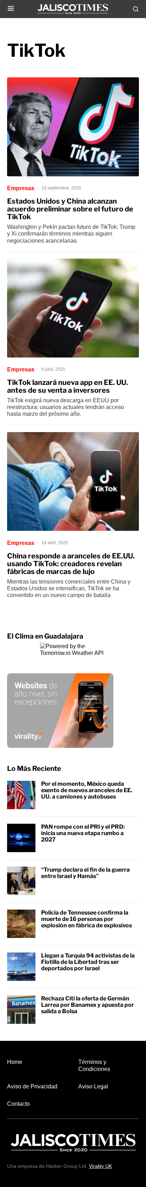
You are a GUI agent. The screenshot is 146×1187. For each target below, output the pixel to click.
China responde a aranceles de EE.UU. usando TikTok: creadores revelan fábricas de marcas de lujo (71, 564)
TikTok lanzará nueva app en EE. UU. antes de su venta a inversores (67, 386)
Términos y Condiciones (94, 1065)
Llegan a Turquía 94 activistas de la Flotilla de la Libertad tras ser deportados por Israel (88, 961)
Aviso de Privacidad (32, 1086)
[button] (11, 8)
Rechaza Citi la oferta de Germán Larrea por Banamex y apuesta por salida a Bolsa (87, 1004)
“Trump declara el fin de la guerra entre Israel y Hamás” (85, 872)
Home (14, 1062)
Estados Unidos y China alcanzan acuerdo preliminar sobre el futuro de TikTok (70, 209)
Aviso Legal (93, 1086)
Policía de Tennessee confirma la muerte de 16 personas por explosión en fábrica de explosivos (86, 918)
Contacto (18, 1104)
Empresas (20, 188)
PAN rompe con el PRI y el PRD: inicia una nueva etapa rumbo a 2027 (83, 833)
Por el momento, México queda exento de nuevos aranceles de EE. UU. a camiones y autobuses (86, 790)
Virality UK (100, 1166)
